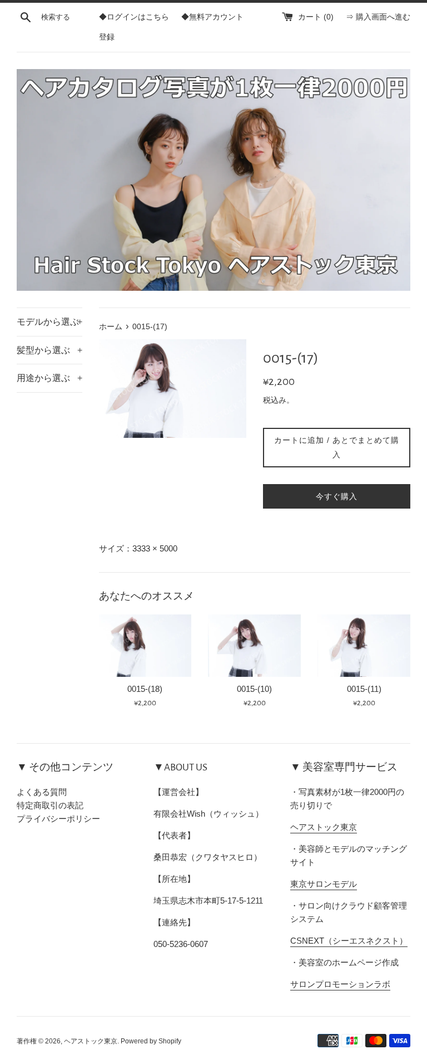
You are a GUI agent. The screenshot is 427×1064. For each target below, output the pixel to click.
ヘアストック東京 (323, 827)
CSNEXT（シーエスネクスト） (349, 940)
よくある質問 (42, 792)
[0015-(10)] (254, 645)
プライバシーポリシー (58, 818)
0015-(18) (144, 689)
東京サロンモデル (323, 884)
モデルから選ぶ (49, 321)
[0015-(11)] (363, 645)
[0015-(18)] (145, 645)
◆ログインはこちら (134, 17)
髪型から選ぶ (49, 350)
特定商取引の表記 (50, 805)
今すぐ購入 (337, 496)
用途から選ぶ (49, 378)
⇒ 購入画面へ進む (378, 17)
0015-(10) (254, 689)
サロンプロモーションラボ (340, 984)
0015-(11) (364, 689)
